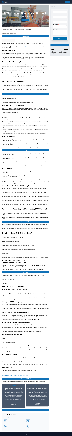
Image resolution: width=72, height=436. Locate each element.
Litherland (5, 429)
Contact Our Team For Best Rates (25, 93)
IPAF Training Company (7, 31)
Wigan (27, 375)
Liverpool (5, 426)
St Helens (20, 375)
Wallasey (27, 421)
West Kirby (28, 427)
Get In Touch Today (25, 36)
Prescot (5, 420)
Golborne (23, 375)
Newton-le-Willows (5, 375)
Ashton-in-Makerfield (13, 375)
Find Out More (25, 272)
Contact (67, 1)
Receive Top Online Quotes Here (25, 221)
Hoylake (27, 426)
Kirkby (5, 421)
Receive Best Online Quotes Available (25, 150)
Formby (27, 422)
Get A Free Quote (25, 410)
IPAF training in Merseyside (22, 46)
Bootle (5, 425)
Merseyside (6, 427)
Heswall (27, 425)
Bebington (28, 420)
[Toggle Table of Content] (12, 40)
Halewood (5, 422)
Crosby (27, 417)
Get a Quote (25, 19)
